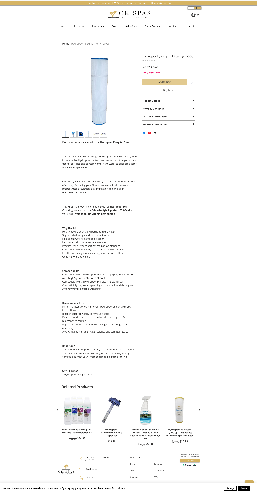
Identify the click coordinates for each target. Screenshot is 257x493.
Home (65, 43)
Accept (244, 488)
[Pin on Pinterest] (149, 133)
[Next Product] (199, 410)
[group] (128, 420)
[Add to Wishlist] (191, 82)
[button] (196, 14)
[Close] (253, 488)
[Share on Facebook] (144, 133)
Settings (230, 488)
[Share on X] (155, 133)
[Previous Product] (57, 410)
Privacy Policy (118, 488)
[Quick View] (77, 410)
